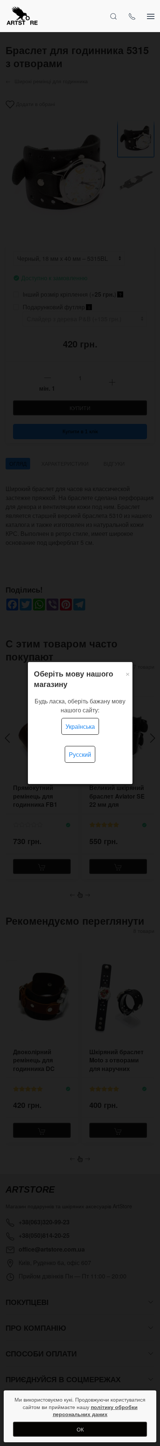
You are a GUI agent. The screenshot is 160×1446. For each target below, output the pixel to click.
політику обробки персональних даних (95, 1410)
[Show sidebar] (150, 16)
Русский (80, 754)
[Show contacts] (132, 16)
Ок (80, 1429)
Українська (80, 726)
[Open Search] (113, 16)
